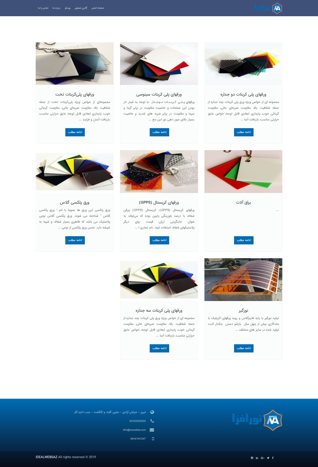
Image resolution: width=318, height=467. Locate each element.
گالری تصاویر (81, 8)
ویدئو (67, 8)
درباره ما (57, 8)
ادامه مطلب (244, 132)
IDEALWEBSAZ (46, 457)
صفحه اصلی (98, 8)
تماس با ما (43, 8)
